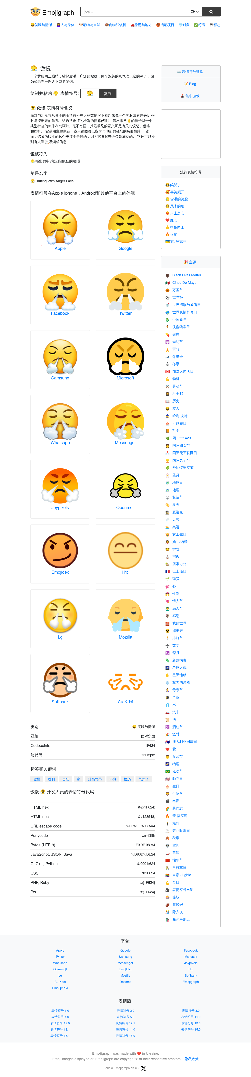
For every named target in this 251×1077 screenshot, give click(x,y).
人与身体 (65, 24)
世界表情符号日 (181, 311)
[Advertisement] (125, 48)
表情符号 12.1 (125, 1023)
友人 (172, 408)
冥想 (172, 348)
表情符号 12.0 (60, 1023)
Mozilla (125, 637)
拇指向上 (175, 227)
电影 (172, 800)
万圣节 (174, 289)
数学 (172, 645)
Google (125, 248)
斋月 (172, 652)
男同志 (174, 807)
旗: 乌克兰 (175, 241)
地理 (172, 489)
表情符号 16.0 (125, 1035)
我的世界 (175, 622)
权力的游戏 (177, 682)
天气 (172, 519)
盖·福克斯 (176, 815)
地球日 (174, 482)
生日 (172, 785)
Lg (60, 637)
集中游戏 (191, 95)
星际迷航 (175, 674)
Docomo (125, 981)
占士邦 (174, 393)
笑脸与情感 (41, 24)
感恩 (172, 615)
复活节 (174, 496)
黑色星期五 (177, 919)
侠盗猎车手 (177, 326)
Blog (191, 83)
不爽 (112, 778)
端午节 (174, 859)
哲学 (172, 430)
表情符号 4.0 (60, 1016)
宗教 (172, 556)
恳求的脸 (175, 205)
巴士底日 (175, 570)
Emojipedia (60, 988)
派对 (172, 733)
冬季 (172, 363)
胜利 (51, 778)
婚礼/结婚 (176, 541)
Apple (60, 248)
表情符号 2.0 (125, 1010)
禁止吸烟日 (177, 830)
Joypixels (60, 507)
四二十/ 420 (178, 437)
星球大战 (175, 667)
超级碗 (174, 904)
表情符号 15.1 (60, 1035)
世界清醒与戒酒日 (183, 304)
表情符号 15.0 (191, 1029)
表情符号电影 (179, 889)
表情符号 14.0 (125, 1029)
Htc (125, 572)
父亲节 (174, 756)
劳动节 (174, 385)
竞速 (172, 852)
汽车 (172, 711)
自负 (65, 778)
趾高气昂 (95, 778)
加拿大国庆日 (179, 371)
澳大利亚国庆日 (181, 741)
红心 (171, 219)
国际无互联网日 (181, 452)
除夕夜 (174, 911)
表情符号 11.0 (191, 1016)
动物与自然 (89, 24)
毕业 (172, 697)
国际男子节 (177, 460)
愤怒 (127, 778)
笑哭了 (173, 184)
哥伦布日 (175, 423)
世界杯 (174, 296)
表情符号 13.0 (191, 1023)
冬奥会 (174, 356)
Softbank (60, 701)
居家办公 (175, 563)
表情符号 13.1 (60, 1029)
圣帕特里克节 (179, 467)
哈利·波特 (176, 415)
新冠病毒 (175, 659)
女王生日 (175, 533)
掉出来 (174, 630)
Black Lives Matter (183, 274)
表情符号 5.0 (125, 1016)
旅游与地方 (141, 24)
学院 (172, 548)
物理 (172, 763)
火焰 (171, 234)
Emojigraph (58, 11)
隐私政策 (192, 1058)
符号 (199, 24)
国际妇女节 (177, 445)
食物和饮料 (115, 24)
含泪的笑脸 (176, 198)
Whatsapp (60, 442)
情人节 (174, 600)
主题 (191, 261)
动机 (172, 378)
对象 (184, 24)
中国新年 (175, 319)
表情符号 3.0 (191, 1010)
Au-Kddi (125, 701)
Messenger (125, 442)
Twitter (125, 313)
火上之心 (175, 212)
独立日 (174, 778)
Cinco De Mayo (180, 282)
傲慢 (36, 778)
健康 (172, 334)
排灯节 (174, 637)
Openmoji (125, 507)
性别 (172, 593)
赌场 (172, 896)
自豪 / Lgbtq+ (179, 874)
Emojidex (60, 572)
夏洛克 (174, 511)
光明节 (174, 341)
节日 (172, 882)
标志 (215, 24)
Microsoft (125, 378)
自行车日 (175, 867)
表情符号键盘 (190, 71)
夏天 (172, 504)
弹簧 (172, 578)
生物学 (174, 793)
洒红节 (174, 726)
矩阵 (172, 822)
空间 (172, 844)
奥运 (172, 526)
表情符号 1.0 (60, 1010)
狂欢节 (174, 770)
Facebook (60, 313)
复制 (107, 92)
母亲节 (174, 689)
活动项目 (165, 24)
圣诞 (172, 474)
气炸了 (143, 778)
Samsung (60, 378)
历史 (172, 400)
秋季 (172, 837)
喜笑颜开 (175, 191)
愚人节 (174, 608)
